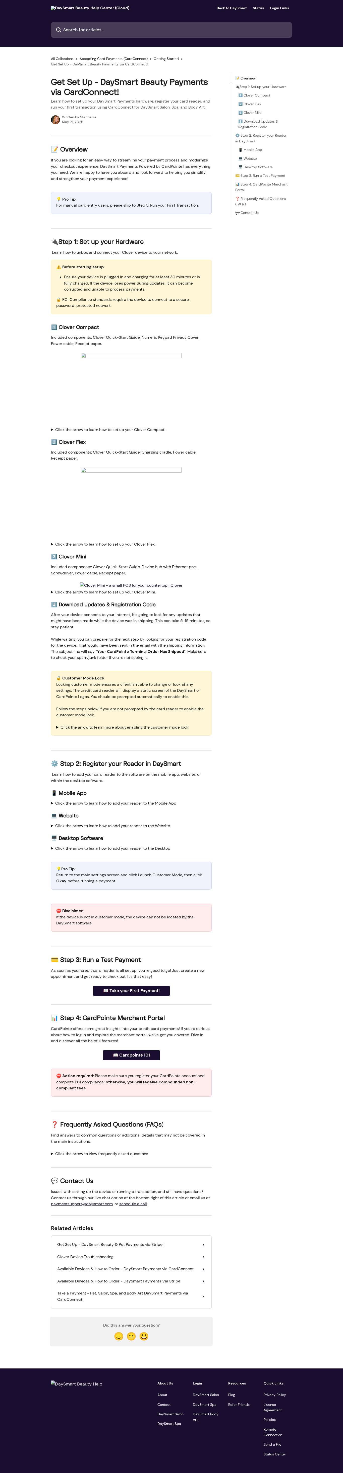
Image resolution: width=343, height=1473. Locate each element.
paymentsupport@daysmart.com (82, 1203)
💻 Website (247, 158)
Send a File (272, 1444)
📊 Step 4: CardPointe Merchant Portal (261, 187)
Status (258, 8)
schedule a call (133, 1203)
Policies (270, 1419)
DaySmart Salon (170, 1414)
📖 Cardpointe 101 (131, 1055)
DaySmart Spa (169, 1423)
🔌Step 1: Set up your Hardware (261, 86)
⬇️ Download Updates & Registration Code (258, 124)
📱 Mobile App (250, 149)
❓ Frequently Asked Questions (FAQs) (260, 201)
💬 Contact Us (247, 212)
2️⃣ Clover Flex (249, 104)
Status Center (275, 1454)
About (162, 1395)
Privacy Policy (275, 1395)
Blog (231, 1395)
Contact (163, 1404)
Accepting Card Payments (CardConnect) (114, 58)
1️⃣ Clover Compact (254, 95)
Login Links (279, 8)
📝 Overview (245, 78)
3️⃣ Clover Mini (249, 112)
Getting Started (166, 58)
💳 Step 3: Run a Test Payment (260, 175)
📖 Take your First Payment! (131, 990)
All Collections (62, 58)
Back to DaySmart (232, 8)
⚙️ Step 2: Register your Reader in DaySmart (261, 138)
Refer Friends (239, 1404)
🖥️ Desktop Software (255, 167)
